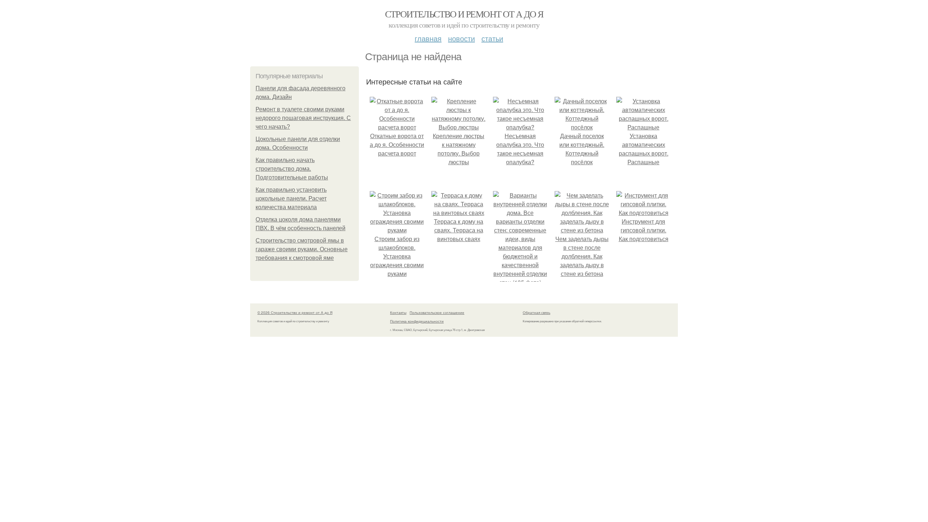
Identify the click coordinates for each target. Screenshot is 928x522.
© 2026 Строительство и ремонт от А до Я (294, 312)
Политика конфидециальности (417, 321)
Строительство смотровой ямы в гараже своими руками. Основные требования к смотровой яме (302, 249)
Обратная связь (536, 312)
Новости (461, 38)
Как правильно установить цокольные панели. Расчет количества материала (291, 198)
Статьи (492, 38)
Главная (428, 38)
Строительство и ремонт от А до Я (464, 14)
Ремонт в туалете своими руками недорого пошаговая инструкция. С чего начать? (303, 118)
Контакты (398, 312)
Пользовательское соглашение (437, 312)
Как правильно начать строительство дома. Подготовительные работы (292, 169)
